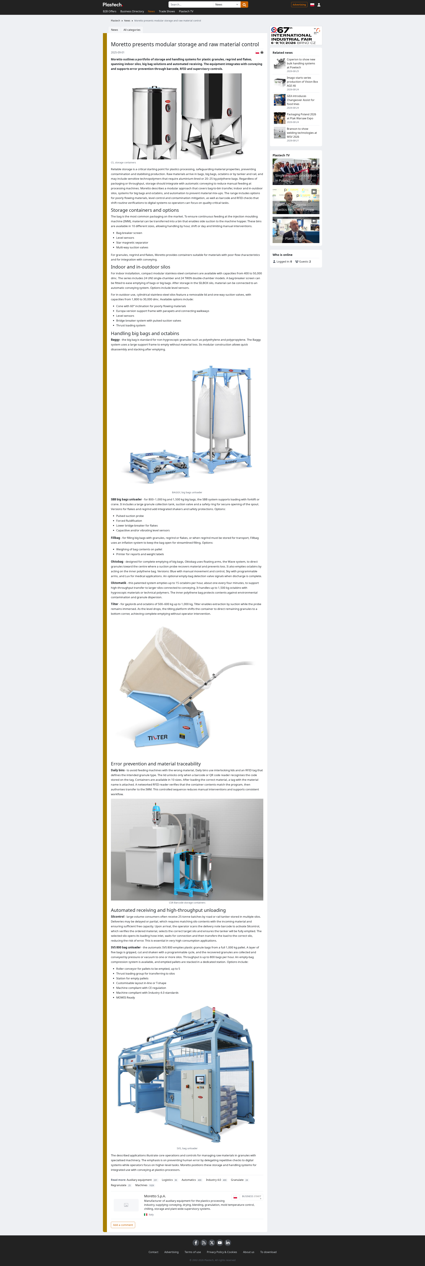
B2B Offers (109, 11)
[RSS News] (204, 1242)
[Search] (244, 4)
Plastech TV (186, 11)
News (151, 11)
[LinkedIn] (227, 1242)
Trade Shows (167, 11)
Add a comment (123, 1225)
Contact (153, 1252)
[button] (319, 4)
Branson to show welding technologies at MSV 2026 (302, 133)
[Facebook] (196, 1242)
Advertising (299, 4)
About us (248, 1252)
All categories (132, 30)
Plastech (115, 20)
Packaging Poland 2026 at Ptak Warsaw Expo (301, 116)
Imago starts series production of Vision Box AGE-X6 (302, 82)
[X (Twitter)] (212, 1242)
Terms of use (193, 1252)
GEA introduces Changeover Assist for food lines (301, 100)
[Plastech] (113, 4)
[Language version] (312, 4)
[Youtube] (219, 1242)
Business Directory (132, 11)
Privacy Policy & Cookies (222, 1252)
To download (268, 1252)
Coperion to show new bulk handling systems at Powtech (301, 63)
